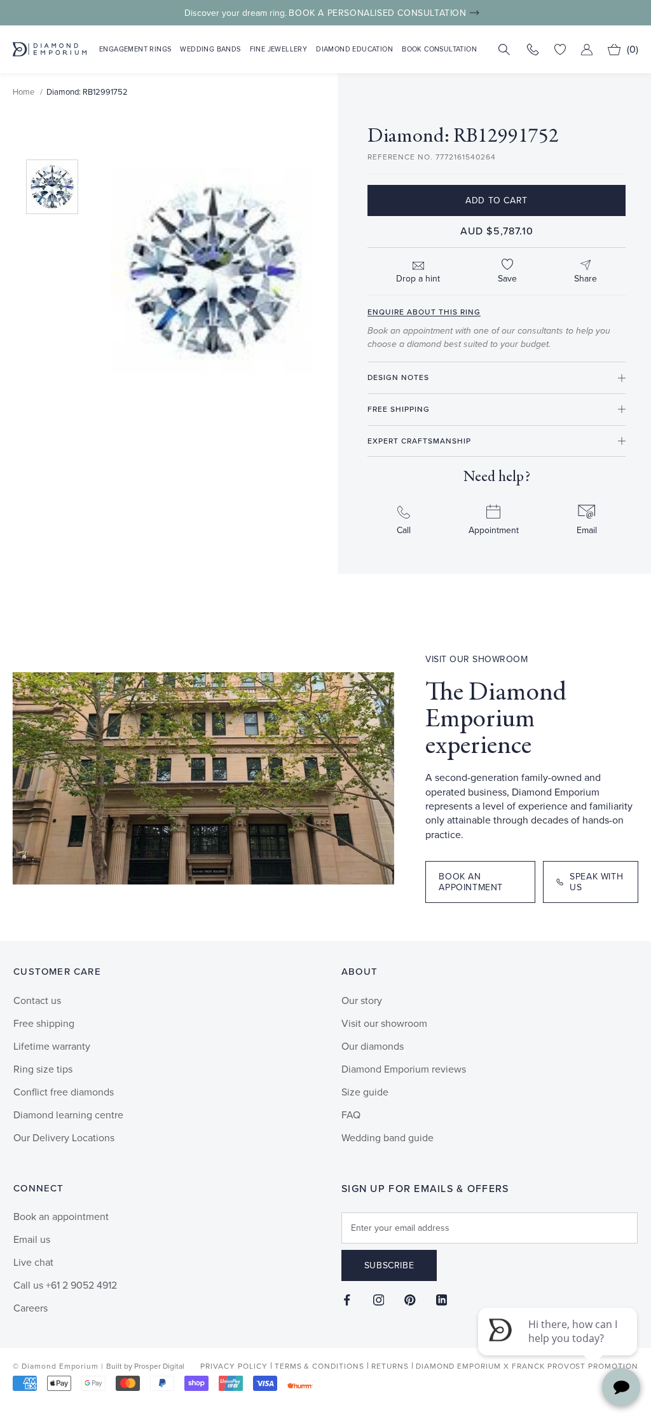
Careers (30, 1308)
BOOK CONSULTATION (439, 49)
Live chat (33, 1262)
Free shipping (43, 1023)
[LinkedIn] (442, 1300)
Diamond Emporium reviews (403, 1069)
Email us (31, 1239)
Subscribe (389, 1265)
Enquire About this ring (424, 312)
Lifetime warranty (51, 1046)
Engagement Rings (135, 49)
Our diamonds (372, 1046)
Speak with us (596, 882)
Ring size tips (42, 1069)
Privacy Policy (233, 1366)
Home (23, 92)
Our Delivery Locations (63, 1137)
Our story (361, 1000)
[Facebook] (347, 1300)
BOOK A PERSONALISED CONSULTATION (377, 13)
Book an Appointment (471, 882)
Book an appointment (61, 1216)
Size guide (364, 1092)
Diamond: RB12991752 (87, 92)
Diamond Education (354, 49)
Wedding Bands (210, 49)
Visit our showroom (384, 1023)
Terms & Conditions (319, 1366)
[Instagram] (379, 1300)
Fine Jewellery (279, 49)
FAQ (350, 1115)
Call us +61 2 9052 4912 (65, 1285)
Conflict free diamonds (63, 1092)
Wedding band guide (387, 1137)
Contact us (37, 1000)
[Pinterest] (410, 1300)
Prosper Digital (159, 1366)
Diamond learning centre (68, 1115)
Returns (390, 1366)
